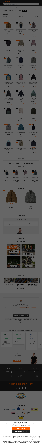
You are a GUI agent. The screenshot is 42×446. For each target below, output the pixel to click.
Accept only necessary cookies (21, 431)
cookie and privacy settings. (21, 425)
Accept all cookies (20, 428)
